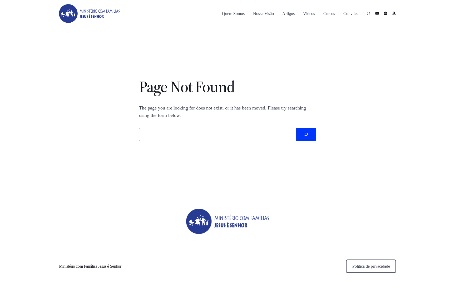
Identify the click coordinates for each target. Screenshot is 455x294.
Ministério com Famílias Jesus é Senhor (90, 266)
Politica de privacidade (371, 266)
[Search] (306, 134)
